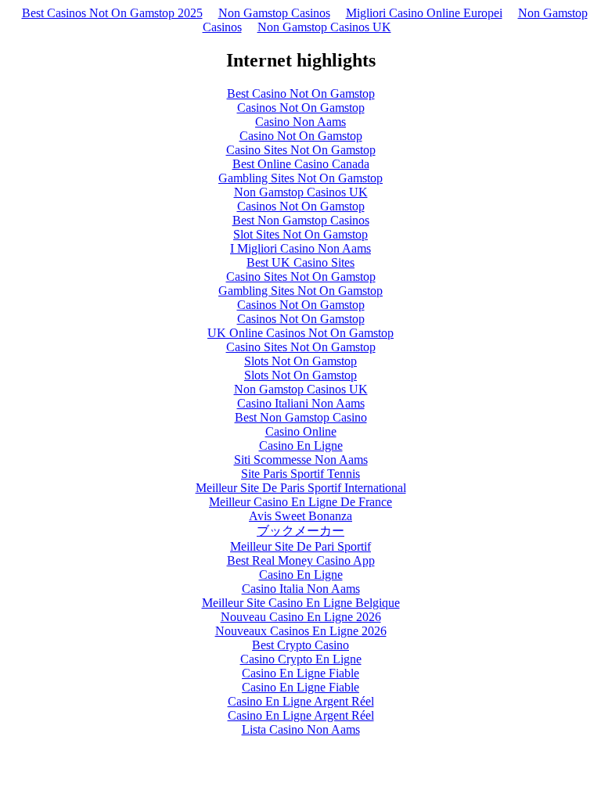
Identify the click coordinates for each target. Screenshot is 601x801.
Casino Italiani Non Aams (301, 403)
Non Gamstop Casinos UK (324, 27)
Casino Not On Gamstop (300, 135)
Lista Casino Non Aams (301, 729)
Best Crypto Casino (300, 645)
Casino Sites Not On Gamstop (301, 149)
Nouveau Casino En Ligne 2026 (301, 616)
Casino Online (300, 431)
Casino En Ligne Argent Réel (301, 701)
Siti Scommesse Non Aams (301, 459)
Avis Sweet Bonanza (300, 516)
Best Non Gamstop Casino (301, 417)
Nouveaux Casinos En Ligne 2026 (301, 631)
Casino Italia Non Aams (301, 588)
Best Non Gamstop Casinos (300, 220)
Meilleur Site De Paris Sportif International (301, 487)
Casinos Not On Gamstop (301, 107)
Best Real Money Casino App (301, 560)
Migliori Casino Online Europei (424, 13)
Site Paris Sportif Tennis (300, 473)
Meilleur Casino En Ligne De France (300, 501)
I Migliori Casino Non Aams (300, 248)
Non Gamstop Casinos (274, 13)
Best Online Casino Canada (300, 164)
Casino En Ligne (301, 445)
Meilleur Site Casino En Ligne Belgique (301, 602)
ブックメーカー (300, 530)
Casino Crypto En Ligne (301, 659)
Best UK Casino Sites (300, 262)
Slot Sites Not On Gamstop (300, 234)
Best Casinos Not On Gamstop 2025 (112, 13)
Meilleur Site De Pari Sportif (300, 546)
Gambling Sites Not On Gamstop (300, 178)
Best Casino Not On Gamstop (301, 93)
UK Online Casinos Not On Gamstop (300, 332)
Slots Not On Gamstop (300, 361)
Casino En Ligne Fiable (300, 673)
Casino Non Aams (300, 121)
